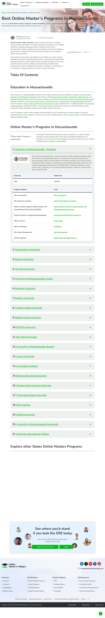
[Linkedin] (82, 564)
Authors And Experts (21, 599)
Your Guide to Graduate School (88, 588)
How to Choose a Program (87, 581)
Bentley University (24, 298)
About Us (6, 581)
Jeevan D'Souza (49, 38)
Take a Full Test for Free (45, 547)
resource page (73, 115)
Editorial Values (8, 591)
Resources (64, 2)
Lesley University (25, 356)
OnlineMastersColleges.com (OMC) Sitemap (66, 599)
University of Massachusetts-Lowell (34, 278)
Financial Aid (24, 6)
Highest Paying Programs (36, 591)
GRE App (86, 4)
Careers (83, 599)
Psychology (57, 591)
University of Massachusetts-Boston (35, 346)
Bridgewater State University (31, 375)
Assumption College (27, 366)
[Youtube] (90, 564)
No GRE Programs (34, 588)
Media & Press (48, 599)
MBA (55, 581)
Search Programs (97, 4)
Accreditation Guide (85, 584)
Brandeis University (17, 99)
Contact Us (6, 584)
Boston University (24, 259)
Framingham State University (31, 395)
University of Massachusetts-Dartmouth (37, 424)
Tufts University (83, 97)
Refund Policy (86, 605)
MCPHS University (26, 327)
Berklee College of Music (28, 317)
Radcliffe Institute (79, 101)
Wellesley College (52, 101)
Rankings (55, 2)
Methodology (7, 588)
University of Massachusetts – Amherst (35, 149)
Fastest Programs (34, 584)
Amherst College (68, 99)
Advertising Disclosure (35, 599)
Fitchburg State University (28, 307)
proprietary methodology (57, 141)
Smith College (64, 101)
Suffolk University (25, 414)
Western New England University (33, 385)
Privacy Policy (72, 605)
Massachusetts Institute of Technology (64, 97)
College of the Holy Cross (46, 104)
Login (66, 547)
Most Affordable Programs (37, 581)
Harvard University (25, 269)
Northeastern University (29, 97)
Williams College (83, 99)
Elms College (23, 404)
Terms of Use (99, 605)
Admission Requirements (87, 591)
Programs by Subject (42, 2)
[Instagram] (99, 564)
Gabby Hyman (25, 36)
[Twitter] (86, 564)
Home (4, 13)
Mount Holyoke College (37, 101)
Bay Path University (26, 337)
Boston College (29, 104)
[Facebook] (95, 564)
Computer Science (59, 584)
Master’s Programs (26, 2)
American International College (32, 434)
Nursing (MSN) (58, 588)
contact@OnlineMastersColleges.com (92, 568)
